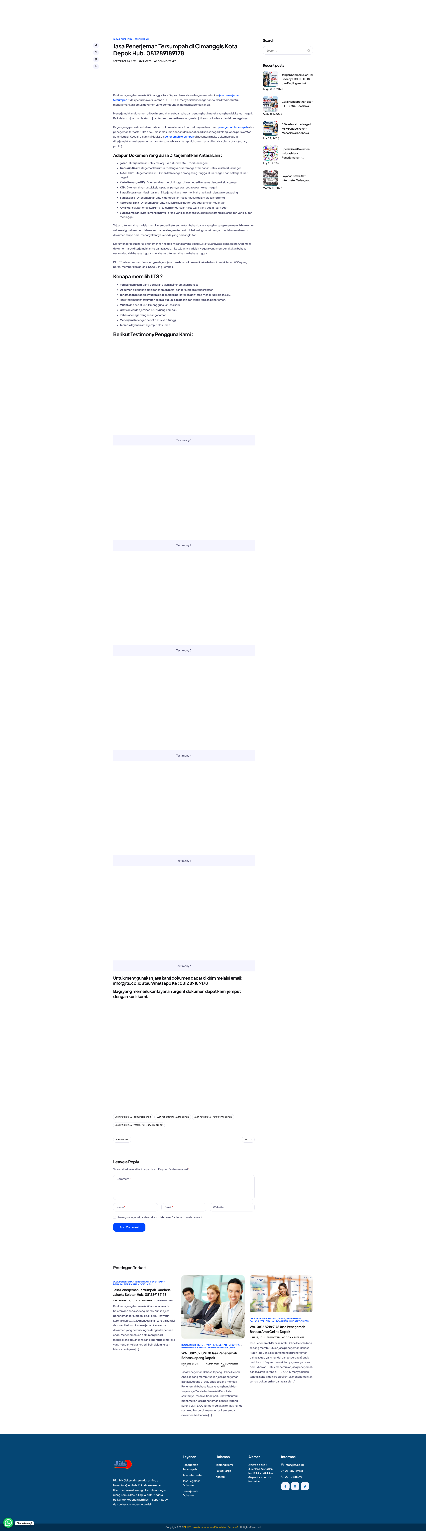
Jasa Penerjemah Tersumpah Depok (213, 1117)
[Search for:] (288, 50)
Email (169, 1207)
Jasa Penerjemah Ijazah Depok (173, 1117)
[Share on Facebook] (96, 45)
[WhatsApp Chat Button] (8, 1523)
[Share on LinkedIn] (96, 66)
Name (120, 1207)
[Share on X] (96, 52)
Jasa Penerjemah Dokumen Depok (133, 1117)
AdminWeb (145, 61)
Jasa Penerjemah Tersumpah (131, 39)
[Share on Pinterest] (96, 59)
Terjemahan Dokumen (138, 1284)
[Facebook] (285, 1486)
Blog (184, 1345)
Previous (123, 1139)
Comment (123, 1179)
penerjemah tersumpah (233, 127)
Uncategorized (299, 1321)
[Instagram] (295, 1486)
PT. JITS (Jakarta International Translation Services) (210, 1527)
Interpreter (196, 1345)
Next (247, 1139)
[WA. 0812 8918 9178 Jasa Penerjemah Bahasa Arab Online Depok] (281, 1293)
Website (218, 1207)
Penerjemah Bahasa (194, 1347)
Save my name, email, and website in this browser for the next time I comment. (160, 1217)
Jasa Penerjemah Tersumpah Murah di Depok (139, 1125)
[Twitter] (305, 1486)
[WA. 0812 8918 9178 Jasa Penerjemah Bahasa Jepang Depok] (213, 1306)
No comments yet (164, 61)
